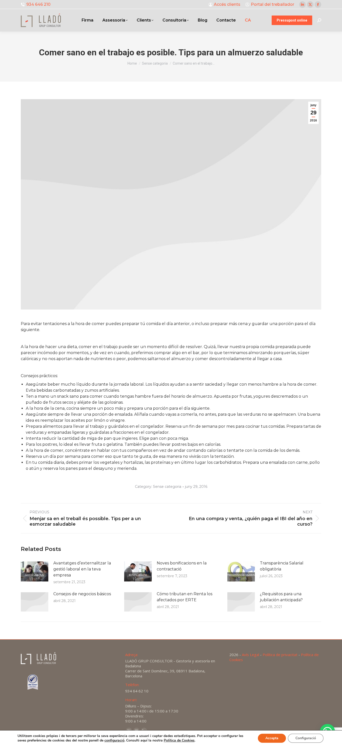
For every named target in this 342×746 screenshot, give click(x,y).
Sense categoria (167, 486)
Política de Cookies (179, 740)
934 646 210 (38, 4)
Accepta (271, 738)
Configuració (305, 738)
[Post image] (34, 571)
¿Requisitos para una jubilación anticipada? (281, 596)
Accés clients (227, 4)
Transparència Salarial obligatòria (281, 566)
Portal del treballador (272, 4)
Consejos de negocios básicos (82, 593)
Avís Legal (250, 654)
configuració (114, 740)
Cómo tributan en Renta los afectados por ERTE (184, 596)
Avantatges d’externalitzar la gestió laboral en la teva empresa (82, 569)
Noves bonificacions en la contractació (182, 566)
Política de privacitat (280, 654)
